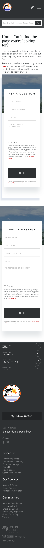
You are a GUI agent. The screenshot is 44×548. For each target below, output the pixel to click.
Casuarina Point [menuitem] (9, 506)
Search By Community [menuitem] (12, 461)
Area (5, 347)
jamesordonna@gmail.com (17, 431)
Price (5, 369)
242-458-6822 (24, 416)
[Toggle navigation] (39, 7)
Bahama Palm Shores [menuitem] (12, 503)
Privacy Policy (11, 183)
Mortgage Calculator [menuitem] (12, 490)
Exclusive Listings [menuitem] (10, 464)
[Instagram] (7, 442)
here (4, 66)
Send (22, 173)
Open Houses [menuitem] (8, 467)
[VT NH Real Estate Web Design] (22, 529)
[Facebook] (3, 442)
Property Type (10, 362)
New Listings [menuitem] (8, 469)
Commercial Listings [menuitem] (11, 472)
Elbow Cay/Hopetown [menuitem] (12, 511)
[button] (38, 23)
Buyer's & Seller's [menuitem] (10, 485)
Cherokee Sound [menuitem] (10, 508)
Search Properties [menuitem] (10, 458)
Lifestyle (7, 354)
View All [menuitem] (6, 517)
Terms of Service (22, 183)
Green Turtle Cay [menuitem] (10, 514)
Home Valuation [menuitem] (9, 487)
